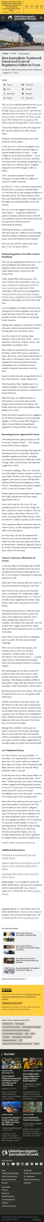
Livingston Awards (30, 918)
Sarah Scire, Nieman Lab (12, 1128)
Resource (5, 1193)
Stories (5, 53)
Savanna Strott (8, 117)
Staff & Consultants (9, 1176)
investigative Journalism (21, 1037)
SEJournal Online (16, 110)
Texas (36, 1044)
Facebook (29, 85)
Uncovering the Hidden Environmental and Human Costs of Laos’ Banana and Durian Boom (11, 1080)
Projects (5, 1203)
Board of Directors (9, 1180)
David (29, 114)
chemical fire (8, 1024)
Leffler (34, 114)
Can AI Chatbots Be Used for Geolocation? (32, 1118)
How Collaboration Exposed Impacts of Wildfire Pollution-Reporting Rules (31, 1077)
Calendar (27, 1183)
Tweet (9, 85)
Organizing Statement (10, 1173)
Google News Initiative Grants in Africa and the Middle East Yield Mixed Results (11, 1121)
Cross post (19, 1024)
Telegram (29, 94)
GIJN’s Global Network (32, 1173)
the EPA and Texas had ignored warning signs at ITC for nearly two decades (20, 285)
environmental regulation (13, 1034)
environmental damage (31, 1027)
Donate (5, 1183)
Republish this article (13, 1003)
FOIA (32, 1034)
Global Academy (8, 1196)
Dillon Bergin (29, 1084)
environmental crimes (11, 1027)
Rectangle (37, 1219)
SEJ (20, 1040)
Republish (29, 98)
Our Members (29, 1176)
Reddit (9, 98)
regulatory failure (9, 1040)
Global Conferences (32, 1180)
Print (8, 89)
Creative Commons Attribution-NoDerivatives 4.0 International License (21, 996)
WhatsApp (10, 94)
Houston (6, 1037)
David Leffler (8, 882)
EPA (26, 1034)
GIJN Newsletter (8, 1200)
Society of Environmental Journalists (17, 1044)
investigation (28, 120)
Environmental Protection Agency (16, 1030)
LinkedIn (28, 89)
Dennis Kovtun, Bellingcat (33, 1123)
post (7, 104)
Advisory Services (9, 1206)
